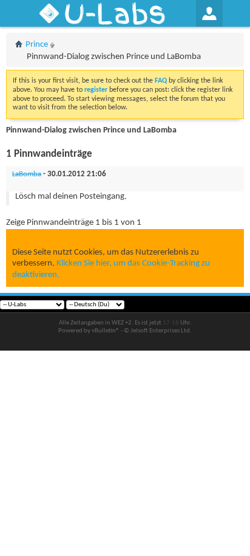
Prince (36, 44)
